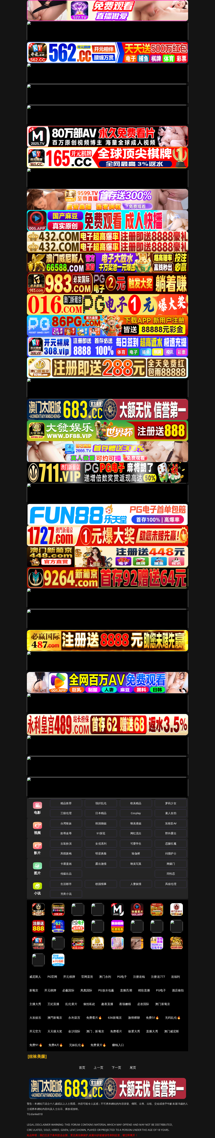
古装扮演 (66, 843)
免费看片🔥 (94, 1018)
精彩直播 (144, 990)
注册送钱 (139, 977)
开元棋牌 (69, 977)
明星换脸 (100, 853)
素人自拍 (170, 813)
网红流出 (136, 833)
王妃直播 (53, 1004)
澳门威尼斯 (171, 1031)
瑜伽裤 (136, 853)
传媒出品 (66, 873)
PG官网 (52, 977)
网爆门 (171, 864)
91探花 (101, 833)
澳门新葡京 (162, 1004)
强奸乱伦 (100, 803)
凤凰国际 (86, 990)
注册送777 (158, 977)
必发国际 (143, 1004)
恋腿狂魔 (170, 843)
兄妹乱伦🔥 (77, 1045)
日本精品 (100, 813)
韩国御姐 (100, 823)
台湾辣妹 (66, 823)
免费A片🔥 (56, 1045)
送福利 (175, 977)
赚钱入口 (118, 1045)
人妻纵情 (136, 884)
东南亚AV (171, 823)
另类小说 (66, 894)
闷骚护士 (170, 853)
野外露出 (170, 833)
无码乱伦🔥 (173, 1018)
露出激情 (100, 864)
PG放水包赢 (106, 990)
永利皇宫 (74, 1018)
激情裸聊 (134, 1018)
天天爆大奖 (54, 1031)
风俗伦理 (170, 884)
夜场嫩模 (125, 1004)
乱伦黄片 (71, 1004)
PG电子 (122, 977)
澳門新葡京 (54, 1018)
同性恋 (171, 873)
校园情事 (100, 884)
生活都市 (66, 884)
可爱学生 (136, 843)
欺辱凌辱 (66, 833)
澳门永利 (105, 977)
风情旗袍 (66, 853)
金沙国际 (74, 1031)
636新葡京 (115, 1018)
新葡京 (33, 990)
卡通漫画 (66, 864)
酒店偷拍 (178, 990)
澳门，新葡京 (95, 1031)
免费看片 (116, 1031)
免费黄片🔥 (98, 1045)
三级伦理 (66, 813)
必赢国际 (68, 990)
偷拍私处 (89, 1004)
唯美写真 (136, 864)
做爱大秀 (134, 1031)
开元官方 (35, 1031)
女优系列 (100, 843)
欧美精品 (136, 803)
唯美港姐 (136, 823)
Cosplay (136, 813)
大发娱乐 (35, 1018)
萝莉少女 (170, 803)
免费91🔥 (35, 1045)
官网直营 (87, 977)
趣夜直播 (107, 1004)
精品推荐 (66, 803)
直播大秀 (152, 1031)
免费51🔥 (152, 1018)
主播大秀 (35, 1004)
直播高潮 (126, 990)
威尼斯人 (35, 977)
